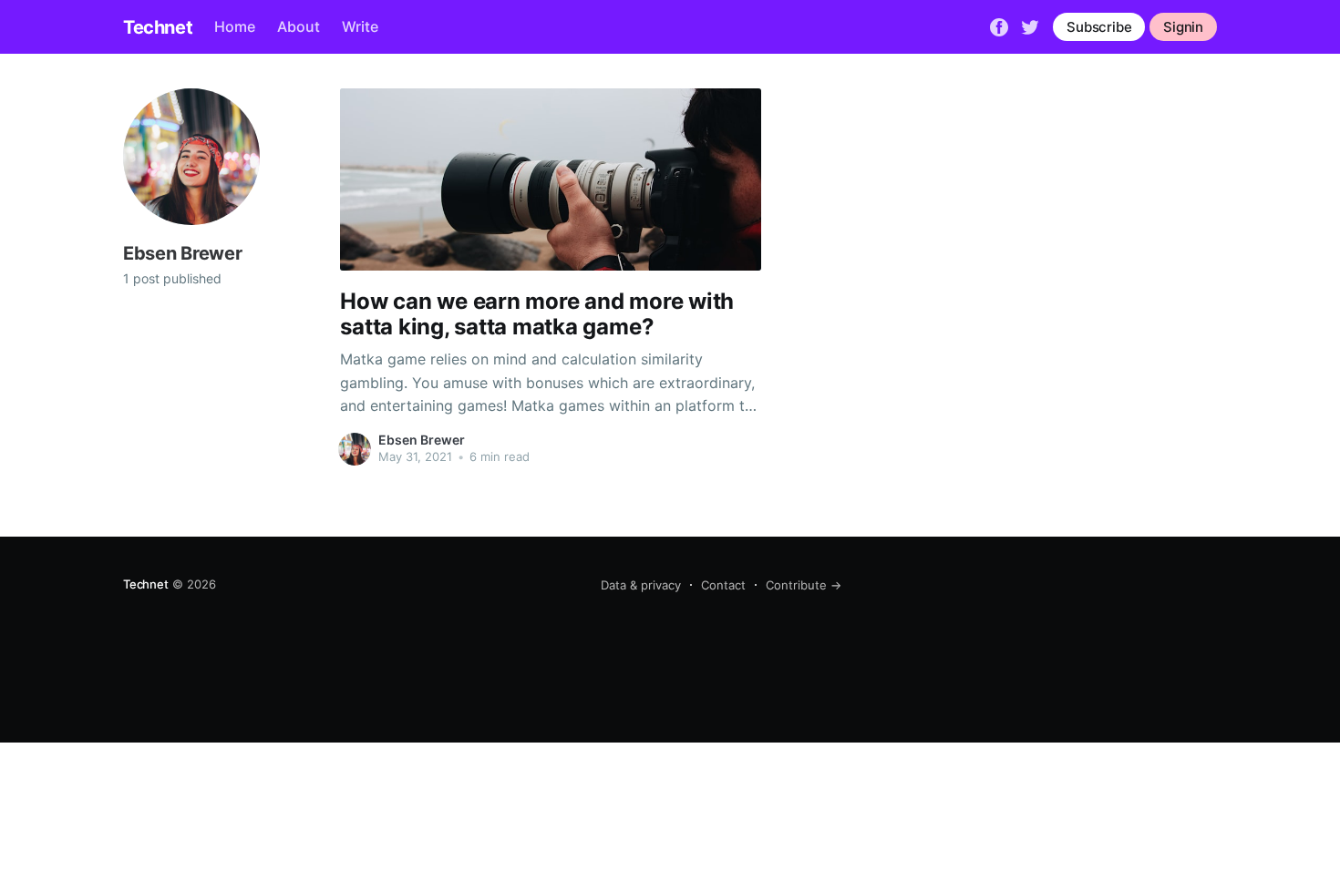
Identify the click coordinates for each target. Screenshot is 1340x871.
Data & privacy (641, 585)
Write (360, 26)
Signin (1183, 27)
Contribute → (803, 585)
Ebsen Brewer (421, 439)
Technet (157, 27)
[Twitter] (1030, 25)
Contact (723, 585)
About (298, 26)
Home (234, 26)
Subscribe (1099, 27)
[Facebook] (999, 25)
